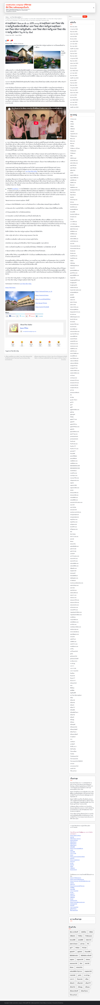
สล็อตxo (72, 722)
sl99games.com (74, 529)
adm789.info (73, 165)
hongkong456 (73, 285)
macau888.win (73, 336)
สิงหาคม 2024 (73, 85)
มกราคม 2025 (73, 73)
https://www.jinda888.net (76, 848)
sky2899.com (73, 526)
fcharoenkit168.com (75, 246)
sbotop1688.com (74, 492)
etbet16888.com (74, 238)
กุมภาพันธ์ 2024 (74, 100)
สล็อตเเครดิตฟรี (74, 734)
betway (72, 202)
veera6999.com (74, 610)
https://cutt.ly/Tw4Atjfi (42, 307)
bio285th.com (73, 207)
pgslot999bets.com (74, 426)
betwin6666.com (74, 204)
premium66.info (74, 436)
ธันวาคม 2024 (73, 75)
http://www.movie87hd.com (77, 886)
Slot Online (73, 534)
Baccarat (72, 185)
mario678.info (73, 338)
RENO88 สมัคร (74, 955)
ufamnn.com (73, 597)
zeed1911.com (73, 644)
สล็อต (71, 697)
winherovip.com (74, 629)
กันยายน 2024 (73, 83)
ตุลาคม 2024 (73, 80)
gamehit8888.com (74, 270)
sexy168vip (73, 507)
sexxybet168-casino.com (76, 502)
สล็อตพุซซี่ (72, 724)
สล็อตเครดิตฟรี (73, 729)
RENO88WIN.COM (75, 465)
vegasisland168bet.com (76, 612)
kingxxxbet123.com (75, 312)
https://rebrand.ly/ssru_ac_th (43, 291)
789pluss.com (73, 136)
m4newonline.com (74, 331)
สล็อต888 (72, 710)
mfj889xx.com (73, 348)
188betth (72, 129)
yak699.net (73, 639)
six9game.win (73, 524)
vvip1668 (72, 975)
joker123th (73, 304)
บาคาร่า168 (73, 668)
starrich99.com (74, 558)
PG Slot (72, 397)
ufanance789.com (74, 600)
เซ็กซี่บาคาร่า (73, 746)
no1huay (72, 375)
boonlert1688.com (74, 214)
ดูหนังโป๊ (72, 858)
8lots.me (72, 143)
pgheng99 (72, 414)
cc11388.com (73, 221)
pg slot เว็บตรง (73, 400)
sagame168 (80, 959)
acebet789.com (74, 160)
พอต (71, 685)
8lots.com (72, 138)
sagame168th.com (74, 487)
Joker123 (72, 299)
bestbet (72, 197)
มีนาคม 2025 (73, 68)
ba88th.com (73, 182)
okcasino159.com (74, 380)
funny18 (72, 268)
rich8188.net (73, 470)
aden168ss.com (74, 163)
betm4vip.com (73, 199)
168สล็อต (83, 932)
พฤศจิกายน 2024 (74, 78)
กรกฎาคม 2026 (74, 29)
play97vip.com (73, 434)
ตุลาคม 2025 (73, 51)
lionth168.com (73, 319)
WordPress (60, 1003)
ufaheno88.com (74, 592)
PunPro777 (73, 446)
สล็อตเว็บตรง (73, 732)
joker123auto (73, 302)
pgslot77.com (73, 419)
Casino (72, 219)
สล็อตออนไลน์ (73, 727)
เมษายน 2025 (73, 65)
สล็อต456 (72, 702)
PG (71, 395)
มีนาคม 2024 (73, 97)
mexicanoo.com (74, 343)
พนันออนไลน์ (73, 683)
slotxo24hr (73, 544)
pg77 (71, 404)
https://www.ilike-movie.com (77, 902)
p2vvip (72, 390)
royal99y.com (73, 473)
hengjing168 (73, 282)
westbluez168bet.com (75, 627)
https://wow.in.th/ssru (41, 295)
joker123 (72, 884)
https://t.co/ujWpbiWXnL (42, 299)
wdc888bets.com (74, 622)
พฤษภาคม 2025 (74, 63)
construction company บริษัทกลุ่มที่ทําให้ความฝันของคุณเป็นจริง (26, 1003)
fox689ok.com (73, 255)
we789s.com (73, 624)
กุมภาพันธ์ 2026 (74, 41)
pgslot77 (72, 894)
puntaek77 (73, 451)
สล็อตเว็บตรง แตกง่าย (75, 838)
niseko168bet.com (74, 370)
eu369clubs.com (74, 241)
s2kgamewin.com (74, 480)
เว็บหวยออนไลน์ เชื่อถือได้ (76, 761)
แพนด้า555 (73, 768)
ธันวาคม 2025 (73, 46)
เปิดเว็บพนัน (73, 749)
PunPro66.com (73, 443)
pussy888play (73, 456)
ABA (71, 155)
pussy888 (72, 851)
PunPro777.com (74, 448)
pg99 (71, 407)
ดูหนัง (71, 653)
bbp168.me (73, 192)
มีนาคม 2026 (73, 39)
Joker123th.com (74, 307)
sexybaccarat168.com (75, 512)
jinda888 (72, 297)
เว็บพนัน (72, 754)
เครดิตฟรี (72, 744)
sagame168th (73, 485)
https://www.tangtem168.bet (77, 856)
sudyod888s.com (74, 563)
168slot (72, 124)
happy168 (72, 277)
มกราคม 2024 (73, 102)
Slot (71, 531)
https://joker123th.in (75, 835)
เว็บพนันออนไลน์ (74, 756)
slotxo (71, 855)
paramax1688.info (74, 392)
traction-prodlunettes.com (76, 583)
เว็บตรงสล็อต (73, 751)
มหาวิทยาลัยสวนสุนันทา (76, 695)
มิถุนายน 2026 (73, 31)
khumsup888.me (74, 309)
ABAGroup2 (73, 158)
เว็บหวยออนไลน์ (74, 758)
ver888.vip (72, 617)
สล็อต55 (72, 705)
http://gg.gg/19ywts (41, 303)
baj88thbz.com (73, 187)
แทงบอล (72, 763)
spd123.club (73, 548)
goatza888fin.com (74, 275)
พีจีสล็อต (72, 688)
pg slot (71, 863)
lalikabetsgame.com (75, 317)
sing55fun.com (73, 519)
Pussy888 (72, 453)
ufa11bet (72, 588)
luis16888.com (73, 329)
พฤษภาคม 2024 (74, 92)
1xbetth (72, 131)
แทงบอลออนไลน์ (74, 766)
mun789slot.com (74, 358)
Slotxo (71, 541)
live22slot (72, 321)
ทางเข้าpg (72, 663)
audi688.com (73, 180)
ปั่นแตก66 (72, 675)
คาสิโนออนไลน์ (74, 651)
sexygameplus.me (74, 514)
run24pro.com (73, 475)
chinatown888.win (75, 226)
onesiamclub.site (74, 385)
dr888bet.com (73, 231)
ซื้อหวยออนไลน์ (74, 910)
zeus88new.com (74, 646)
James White (18, 35)
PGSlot (72, 417)
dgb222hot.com (74, 229)
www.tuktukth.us (74, 631)
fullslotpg (72, 263)
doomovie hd (73, 869)
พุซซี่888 (72, 690)
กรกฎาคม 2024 (74, 87)
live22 (71, 899)
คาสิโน (72, 649)
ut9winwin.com (74, 607)
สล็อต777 (72, 707)
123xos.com (73, 119)
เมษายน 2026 (73, 36)
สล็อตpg (72, 719)
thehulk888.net (74, 575)
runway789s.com (74, 478)
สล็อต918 (72, 714)
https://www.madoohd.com (77, 879)
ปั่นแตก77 (72, 678)
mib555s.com (73, 351)
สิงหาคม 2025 (73, 56)
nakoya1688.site (74, 360)
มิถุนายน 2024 (73, 90)
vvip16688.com (74, 619)
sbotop (88, 959)
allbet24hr (72, 170)
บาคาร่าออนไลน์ (74, 671)
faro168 (72, 243)
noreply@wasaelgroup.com (29, 331)
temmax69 (72, 573)
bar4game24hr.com (75, 190)
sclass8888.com (74, 497)
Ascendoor (49, 1003)
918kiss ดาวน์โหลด (75, 148)
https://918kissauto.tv (75, 878)
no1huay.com (73, 378)
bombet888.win (74, 209)
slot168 (72, 539)
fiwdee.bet (72, 251)
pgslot (71, 850)
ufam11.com (73, 595)
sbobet (71, 490)
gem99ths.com (73, 273)
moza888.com (73, 356)
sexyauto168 (73, 509)
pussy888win (73, 458)
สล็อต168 (72, 700)
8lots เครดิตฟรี (74, 932)
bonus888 (72, 212)
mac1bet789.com (74, 334)
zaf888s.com (73, 641)
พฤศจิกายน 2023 (74, 107)
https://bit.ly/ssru (10, 287)
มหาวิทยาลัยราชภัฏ (31, 171)
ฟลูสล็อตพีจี (73, 693)
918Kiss (72, 146)
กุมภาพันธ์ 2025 (74, 70)
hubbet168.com (74, 287)
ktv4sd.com (73, 314)
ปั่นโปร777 (73, 680)
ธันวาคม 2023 (73, 105)
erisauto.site (73, 236)
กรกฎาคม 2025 (74, 58)
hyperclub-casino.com (75, 290)
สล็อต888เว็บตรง (74, 712)
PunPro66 (72, 441)
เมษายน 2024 (73, 95)
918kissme (72, 153)
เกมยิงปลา (72, 741)
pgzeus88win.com (74, 431)
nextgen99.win (74, 365)
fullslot (72, 260)
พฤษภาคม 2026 (74, 34)
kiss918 (72, 864)
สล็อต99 (72, 717)
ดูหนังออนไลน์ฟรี (74, 658)
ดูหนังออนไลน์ (73, 656)
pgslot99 (72, 422)
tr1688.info (73, 580)
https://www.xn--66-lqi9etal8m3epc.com (80, 881)
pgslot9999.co (73, 424)
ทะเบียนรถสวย (73, 661)
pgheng (72, 412)
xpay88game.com (74, 634)
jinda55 (72, 295)
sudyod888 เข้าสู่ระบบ (76, 971)
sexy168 (72, 505)
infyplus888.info (74, 292)
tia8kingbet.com (74, 578)
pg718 (71, 402)
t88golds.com (73, 568)
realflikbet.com (73, 461)
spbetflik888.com (74, 546)
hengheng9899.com (75, 280)
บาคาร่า (72, 666)
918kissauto (73, 151)
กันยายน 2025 (73, 53)
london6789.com (74, 324)
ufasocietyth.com (74, 605)
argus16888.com (74, 175)
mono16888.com (74, 353)
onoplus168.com (74, 387)
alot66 (71, 172)
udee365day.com (74, 585)
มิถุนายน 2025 (73, 61)
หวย (71, 739)
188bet (72, 126)
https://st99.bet (74, 840)
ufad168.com (73, 590)
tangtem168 (73, 570)
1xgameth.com (73, 133)
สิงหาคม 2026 (73, 26)
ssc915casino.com (74, 556)
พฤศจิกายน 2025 (74, 48)
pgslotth (72, 429)
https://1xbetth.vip (75, 860)
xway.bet (72, 636)
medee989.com (74, 341)
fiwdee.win (73, 253)
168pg (71, 121)
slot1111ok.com (74, 536)
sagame (72, 483)
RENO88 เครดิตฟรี (86, 955)
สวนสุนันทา (15, 189)
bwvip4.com (73, 216)
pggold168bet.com (74, 409)
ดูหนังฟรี (72, 905)
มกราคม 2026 (73, 43)
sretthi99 (72, 553)
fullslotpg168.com (74, 265)
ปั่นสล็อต (72, 673)
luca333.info (73, 326)
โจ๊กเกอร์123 (73, 771)
